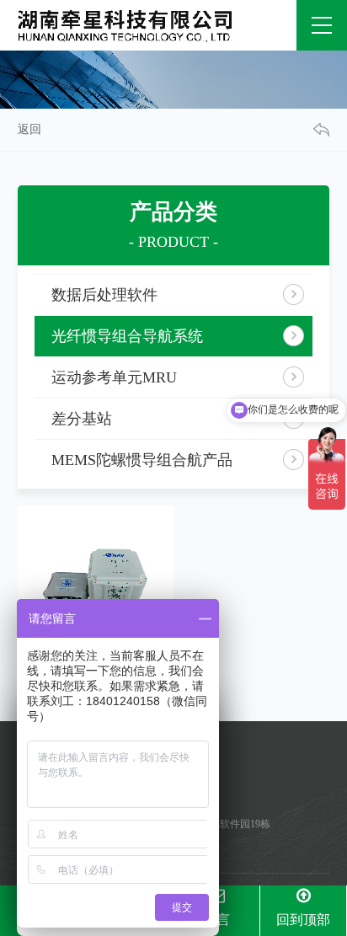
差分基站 (81, 418)
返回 (29, 129)
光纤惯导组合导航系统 (127, 336)
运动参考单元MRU (114, 377)
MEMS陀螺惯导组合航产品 (141, 460)
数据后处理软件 (104, 294)
